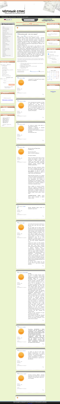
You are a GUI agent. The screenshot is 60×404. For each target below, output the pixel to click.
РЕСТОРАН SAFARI (24, 67)
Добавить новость (5, 74)
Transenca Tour (23, 68)
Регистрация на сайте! (9, 86)
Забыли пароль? (7, 87)
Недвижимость (5, 37)
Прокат (4, 42)
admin (22, 36)
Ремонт (4, 47)
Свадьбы (4, 50)
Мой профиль (4, 68)
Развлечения (5, 43)
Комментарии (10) (34, 71)
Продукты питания (6, 41)
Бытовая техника (6, 28)
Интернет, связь (6, 32)
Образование (5, 38)
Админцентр (4, 67)
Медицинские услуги (7, 36)
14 (48, 76)
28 (48, 79)
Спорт (4, 51)
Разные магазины (6, 44)
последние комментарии (53, 43)
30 (51, 79)
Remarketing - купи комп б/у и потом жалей (28, 66)
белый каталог (53, 91)
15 (49, 76)
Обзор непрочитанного (6, 75)
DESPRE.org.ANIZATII (20, 402)
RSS (28, 403)
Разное (4, 56)
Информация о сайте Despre (7, 99)
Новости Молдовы (12, 16)
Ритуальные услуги (6, 49)
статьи (31, 403)
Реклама (4, 45)
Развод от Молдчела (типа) (25, 65)
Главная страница (5, 16)
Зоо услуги (5, 31)
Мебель (4, 35)
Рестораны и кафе (6, 48)
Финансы (4, 54)
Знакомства (5, 30)
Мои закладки (4, 72)
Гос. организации (6, 29)
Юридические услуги (7, 55)
